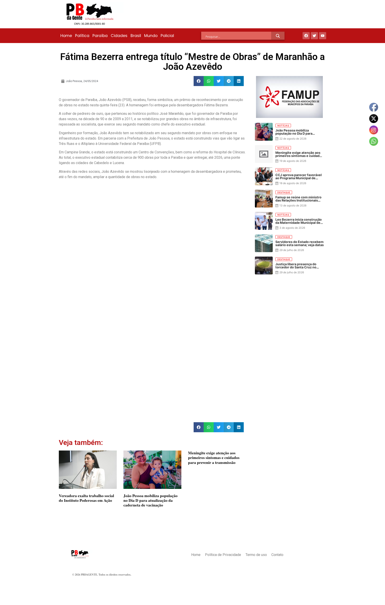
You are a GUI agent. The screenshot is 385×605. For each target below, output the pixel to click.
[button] (199, 81)
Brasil (136, 35)
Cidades (119, 35)
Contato (277, 555)
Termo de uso (256, 555)
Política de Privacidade (223, 555)
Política (82, 35)
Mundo (151, 35)
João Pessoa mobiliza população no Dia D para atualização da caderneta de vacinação (150, 500)
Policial (167, 35)
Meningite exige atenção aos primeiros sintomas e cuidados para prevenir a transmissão (214, 457)
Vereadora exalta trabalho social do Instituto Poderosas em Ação (86, 498)
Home (66, 35)
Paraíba (100, 35)
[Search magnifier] (278, 36)
